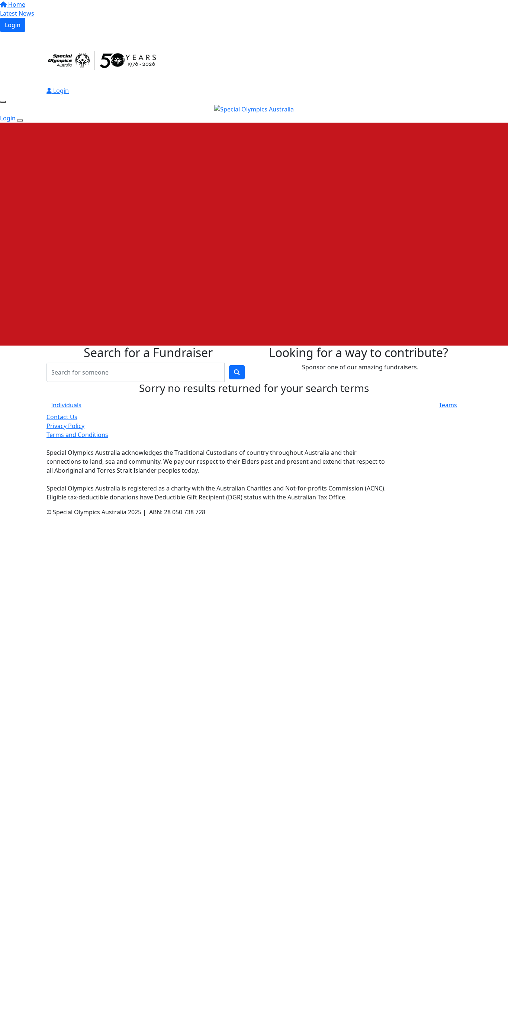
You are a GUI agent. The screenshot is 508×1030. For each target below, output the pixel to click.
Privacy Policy (65, 426)
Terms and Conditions (77, 435)
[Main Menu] (3, 102)
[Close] (20, 120)
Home (16, 4)
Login (12, 25)
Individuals (66, 405)
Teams (448, 405)
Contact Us (61, 417)
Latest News (17, 13)
